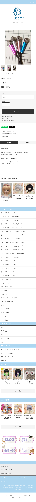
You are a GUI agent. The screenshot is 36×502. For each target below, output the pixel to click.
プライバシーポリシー (19, 487)
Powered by (9, 498)
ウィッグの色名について (7, 353)
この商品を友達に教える (8, 131)
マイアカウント (4, 477)
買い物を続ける (5, 136)
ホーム (3, 73)
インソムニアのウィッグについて (10, 349)
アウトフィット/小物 (10, 73)
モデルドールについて (7, 357)
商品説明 (9, 142)
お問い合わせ (4, 481)
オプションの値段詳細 (7, 116)
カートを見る (22, 477)
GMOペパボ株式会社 (23, 495)
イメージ (27, 142)
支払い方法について (12, 485)
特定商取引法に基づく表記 (8, 120)
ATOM (19, 489)
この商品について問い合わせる (9, 133)
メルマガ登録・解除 (29, 487)
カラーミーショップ (4, 495)
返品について (5, 118)
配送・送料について (21, 485)
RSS (16, 489)
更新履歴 (3, 360)
